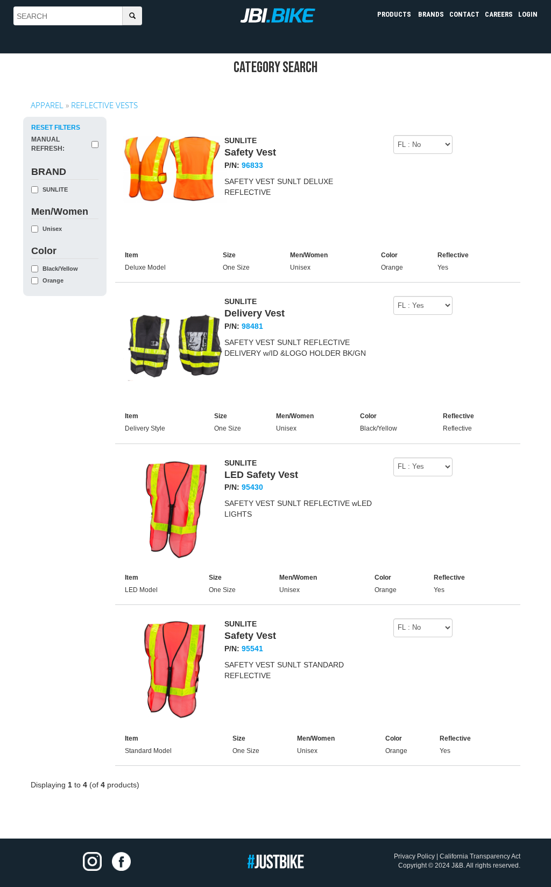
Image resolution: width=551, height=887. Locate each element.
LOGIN (528, 14)
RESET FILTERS (55, 127)
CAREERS (499, 14)
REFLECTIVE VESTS (104, 105)
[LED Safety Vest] (175, 509)
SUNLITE (55, 190)
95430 (252, 487)
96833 (252, 165)
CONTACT (464, 14)
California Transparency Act (480, 856)
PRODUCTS (395, 14)
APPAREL (47, 105)
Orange (53, 281)
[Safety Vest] (175, 169)
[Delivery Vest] (175, 347)
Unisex (52, 229)
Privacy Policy (414, 856)
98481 (252, 326)
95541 (252, 648)
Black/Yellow (60, 269)
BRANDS (431, 14)
